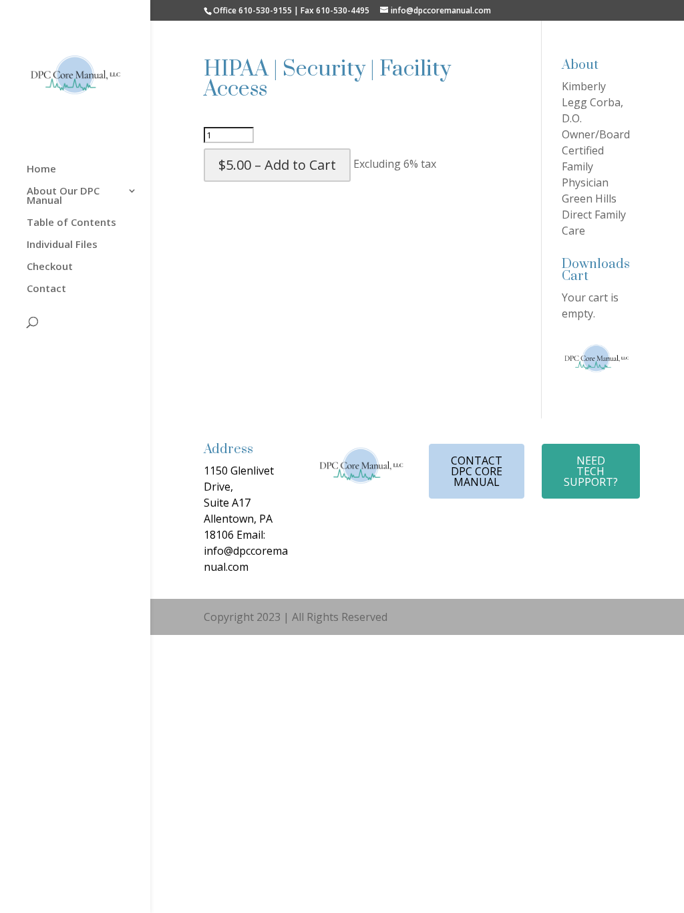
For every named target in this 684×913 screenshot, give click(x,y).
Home (41, 169)
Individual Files (62, 245)
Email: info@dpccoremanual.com (246, 550)
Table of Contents (71, 223)
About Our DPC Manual (63, 196)
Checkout (50, 267)
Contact (46, 289)
